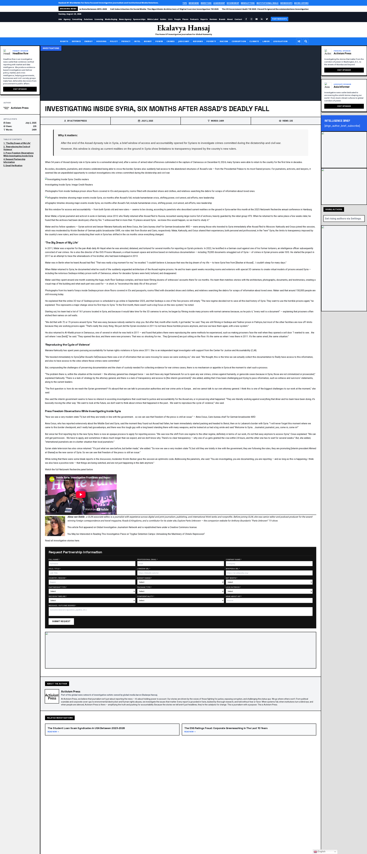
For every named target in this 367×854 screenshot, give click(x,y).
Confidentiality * (145, 596)
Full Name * (54, 560)
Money (148, 41)
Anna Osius (132, 226)
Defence (76, 41)
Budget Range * (144, 578)
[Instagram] (251, 19)
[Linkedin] (262, 19)
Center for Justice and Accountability (231, 350)
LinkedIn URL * (143, 569)
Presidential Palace (234, 169)
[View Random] (299, 41)
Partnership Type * (58, 587)
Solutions (88, 19)
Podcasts (194, 19)
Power (159, 41)
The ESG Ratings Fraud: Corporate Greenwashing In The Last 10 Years (226, 728)
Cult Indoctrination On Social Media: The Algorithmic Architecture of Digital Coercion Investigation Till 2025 (152, 9)
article (75, 527)
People (177, 19)
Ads (60, 19)
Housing (101, 41)
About (230, 19)
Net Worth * (231, 578)
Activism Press (20, 107)
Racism (224, 41)
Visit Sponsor (20, 89)
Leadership (219, 3)
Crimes (171, 41)
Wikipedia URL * (233, 569)
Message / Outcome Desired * (62, 606)
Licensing (98, 19)
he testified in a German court (227, 248)
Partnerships (279, 19)
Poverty (211, 41)
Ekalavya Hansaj (183, 28)
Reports (204, 19)
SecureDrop (233, 3)
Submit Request (61, 621)
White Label (152, 19)
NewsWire (194, 3)
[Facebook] (246, 19)
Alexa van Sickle (76, 516)
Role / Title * (54, 569)
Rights (64, 41)
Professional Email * (147, 560)
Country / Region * (57, 578)
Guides (163, 19)
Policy (114, 41)
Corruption (239, 41)
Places (185, 19)
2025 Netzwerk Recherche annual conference (277, 209)
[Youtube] (256, 19)
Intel (137, 41)
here (77, 540)
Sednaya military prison (80, 273)
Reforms (198, 41)
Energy (88, 41)
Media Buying (111, 19)
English (321, 851)
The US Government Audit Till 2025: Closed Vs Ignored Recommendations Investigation (252, 9)
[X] (267, 19)
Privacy (125, 41)
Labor (266, 41)
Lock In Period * (233, 587)
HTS (250, 216)
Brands (222, 19)
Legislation (280, 41)
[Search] (306, 41)
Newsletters (248, 3)
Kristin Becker (78, 230)
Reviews (213, 19)
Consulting (77, 19)
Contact (238, 19)
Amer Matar (50, 216)
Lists (170, 19)
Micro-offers (301, 3)
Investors (206, 3)
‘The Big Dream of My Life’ (18, 143)
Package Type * (144, 587)
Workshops (286, 3)
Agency (67, 19)
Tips (184, 3)
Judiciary (183, 41)
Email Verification (14, 165)
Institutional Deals (267, 3)
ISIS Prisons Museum (110, 252)
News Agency (125, 19)
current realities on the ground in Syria (211, 209)
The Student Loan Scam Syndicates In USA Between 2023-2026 (86, 728)
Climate (254, 41)
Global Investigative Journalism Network (117, 527)
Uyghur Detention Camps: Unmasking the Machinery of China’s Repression (167, 534)
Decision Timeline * (58, 596)
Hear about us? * (234, 596)
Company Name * (233, 560)
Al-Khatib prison (73, 332)
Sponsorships (139, 19)
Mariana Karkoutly (113, 226)
